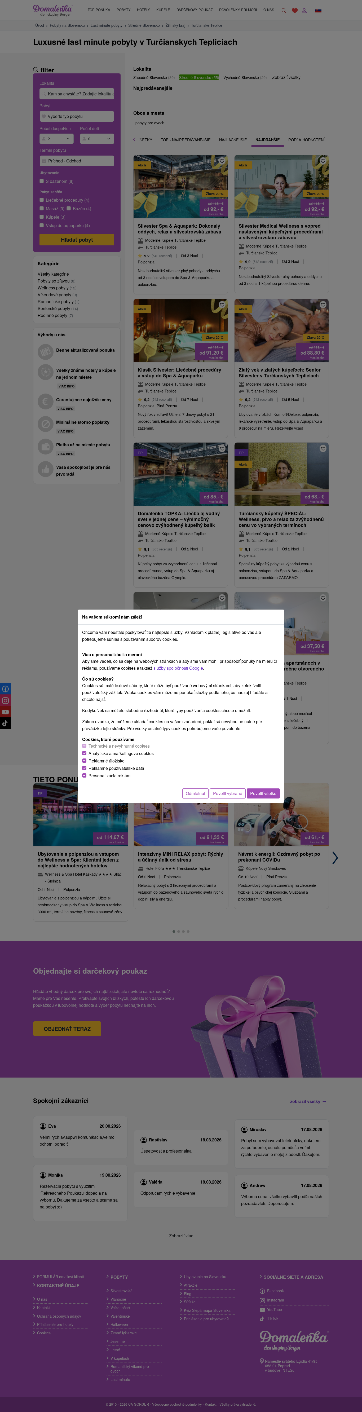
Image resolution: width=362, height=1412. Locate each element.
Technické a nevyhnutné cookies (119, 746)
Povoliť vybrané (227, 793)
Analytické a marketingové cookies (121, 753)
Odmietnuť (195, 793)
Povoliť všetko (263, 793)
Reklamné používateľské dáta (116, 768)
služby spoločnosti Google (178, 668)
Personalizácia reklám (109, 776)
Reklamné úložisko (107, 761)
